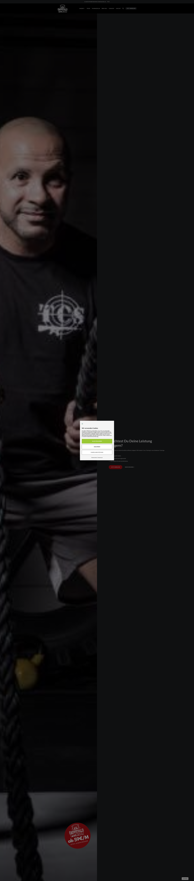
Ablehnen (97, 446)
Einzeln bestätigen (97, 452)
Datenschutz (94, 457)
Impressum (100, 457)
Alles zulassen (97, 441)
